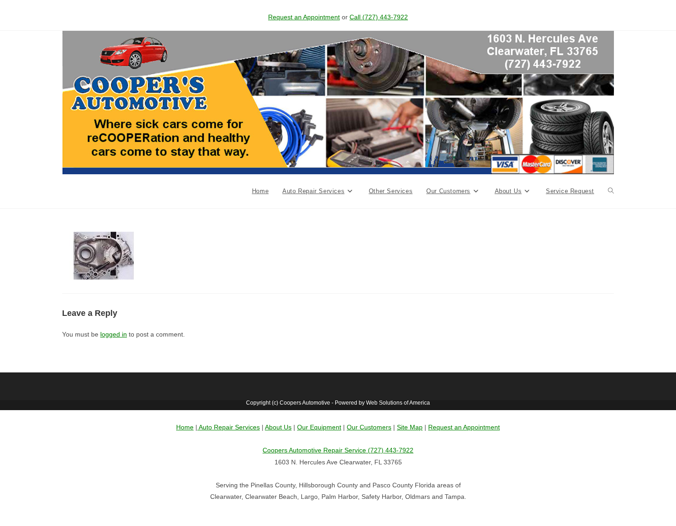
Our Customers (369, 427)
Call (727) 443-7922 (378, 17)
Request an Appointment (304, 17)
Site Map (410, 427)
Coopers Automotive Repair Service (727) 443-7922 (338, 450)
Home (185, 427)
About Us (278, 427)
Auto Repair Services (228, 427)
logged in (113, 334)
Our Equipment (319, 427)
